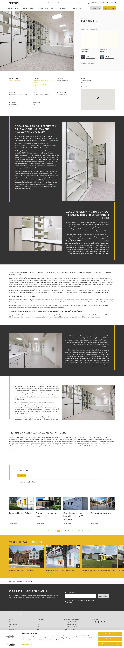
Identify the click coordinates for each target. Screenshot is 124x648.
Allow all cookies (110, 634)
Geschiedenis (13, 624)
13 (82, 531)
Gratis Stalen (109, 8)
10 (72, 531)
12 (79, 531)
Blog (38, 629)
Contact (39, 624)
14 (85, 531)
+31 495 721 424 (70, 629)
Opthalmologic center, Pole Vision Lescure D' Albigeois (73, 516)
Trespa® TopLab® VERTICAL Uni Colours (43, 82)
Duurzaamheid (13, 622)
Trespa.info (96, 8)
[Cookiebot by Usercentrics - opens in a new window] (11, 644)
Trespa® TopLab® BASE (40, 85)
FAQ (38, 627)
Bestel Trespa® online (99, 3)
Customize (109, 639)
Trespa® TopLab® (14, 80)
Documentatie (13, 627)
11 (75, 531)
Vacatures (39, 622)
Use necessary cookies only (110, 644)
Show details (26, 644)
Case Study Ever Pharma (29, 482)
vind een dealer (89, 63)
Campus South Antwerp (101, 513)
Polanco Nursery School (20, 513)
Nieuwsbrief (12, 629)
